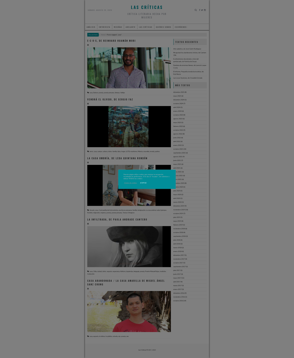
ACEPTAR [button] (143, 183)
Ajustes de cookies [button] (130, 183)
